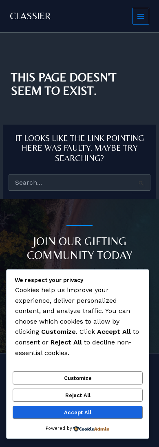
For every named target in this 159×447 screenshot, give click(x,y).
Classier (30, 15)
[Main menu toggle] (140, 16)
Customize (78, 378)
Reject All (78, 395)
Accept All (77, 412)
